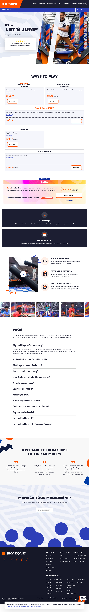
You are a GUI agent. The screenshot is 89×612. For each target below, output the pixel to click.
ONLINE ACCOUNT (44, 510)
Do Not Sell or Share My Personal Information (29, 606)
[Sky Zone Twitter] (12, 560)
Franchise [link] (77, 558)
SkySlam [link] (48, 583)
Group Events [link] (64, 558)
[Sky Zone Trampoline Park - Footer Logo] (14, 553)
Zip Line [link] (69, 590)
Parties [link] (62, 555)
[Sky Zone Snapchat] (22, 560)
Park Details (81, 4)
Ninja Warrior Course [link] (71, 586)
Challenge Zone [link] (71, 593)
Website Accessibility (73, 598)
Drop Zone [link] (59, 592)
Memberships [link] (50, 558)
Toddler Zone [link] (81, 579)
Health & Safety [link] (51, 567)
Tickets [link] (48, 555)
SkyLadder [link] (59, 583)
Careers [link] (82, 558)
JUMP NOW (68, 195)
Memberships (42, 4)
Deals (60, 4)
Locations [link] (76, 555)
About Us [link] (83, 555)
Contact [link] (82, 561)
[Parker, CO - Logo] (13, 4)
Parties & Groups (51, 4)
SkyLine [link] (58, 589)
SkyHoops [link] (49, 593)
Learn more (9, 92)
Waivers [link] (48, 564)
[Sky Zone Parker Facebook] (3, 560)
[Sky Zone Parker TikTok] (27, 560)
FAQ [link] (75, 561)
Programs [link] (49, 570)
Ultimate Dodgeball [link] (49, 586)
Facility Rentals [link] (65, 561)
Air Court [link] (80, 583)
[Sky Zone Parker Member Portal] (86, 4)
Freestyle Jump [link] (51, 579)
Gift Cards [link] (49, 561)
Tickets (35, 4)
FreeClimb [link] (70, 583)
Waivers (74, 4)
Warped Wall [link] (71, 579)
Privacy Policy (41, 598)
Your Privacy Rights (61, 598)
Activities (66, 4)
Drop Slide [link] (59, 586)
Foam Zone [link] (49, 590)
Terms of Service (50, 598)
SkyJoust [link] (59, 579)
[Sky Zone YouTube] (17, 560)
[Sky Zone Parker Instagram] (8, 560)
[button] (6, 10)
